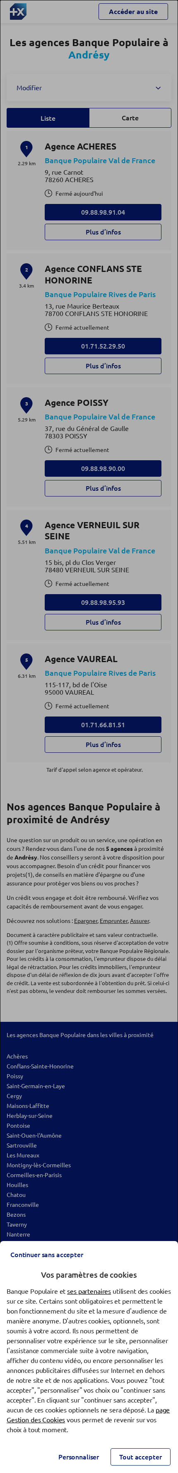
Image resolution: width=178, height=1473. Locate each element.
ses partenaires (89, 1291)
